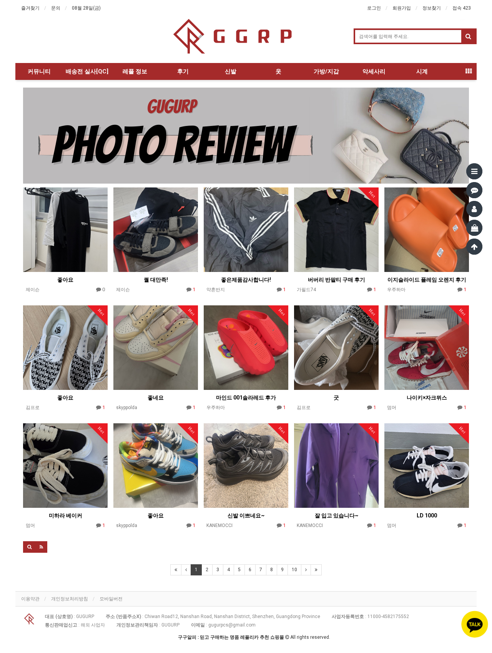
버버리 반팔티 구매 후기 (336, 280)
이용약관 (30, 599)
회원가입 (401, 8)
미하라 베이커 (65, 515)
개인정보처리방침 (69, 599)
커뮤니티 (39, 71)
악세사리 (374, 71)
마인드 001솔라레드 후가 (246, 397)
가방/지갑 (326, 71)
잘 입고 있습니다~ (336, 515)
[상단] (474, 247)
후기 (183, 71)
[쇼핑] (474, 228)
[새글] (474, 190)
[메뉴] (474, 171)
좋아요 (65, 280)
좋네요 (156, 397)
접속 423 (461, 8)
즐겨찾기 (30, 8)
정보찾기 (431, 8)
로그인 (374, 8)
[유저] (474, 209)
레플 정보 (135, 71)
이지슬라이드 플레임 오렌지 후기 (426, 280)
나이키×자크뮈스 (427, 397)
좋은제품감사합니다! (246, 280)
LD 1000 (427, 515)
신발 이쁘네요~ (246, 515)
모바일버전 (111, 599)
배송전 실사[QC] (87, 71)
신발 (230, 71)
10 (294, 569)
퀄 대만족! (156, 280)
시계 (422, 71)
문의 (55, 8)
